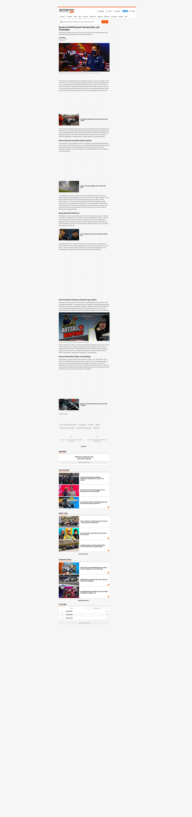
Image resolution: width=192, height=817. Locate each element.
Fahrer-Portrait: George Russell (67, 428)
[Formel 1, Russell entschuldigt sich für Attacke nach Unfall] (84, 187)
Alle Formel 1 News (83, 554)
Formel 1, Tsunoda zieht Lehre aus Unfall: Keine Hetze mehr (71, 440)
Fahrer (71, 608)
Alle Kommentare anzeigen (84, 462)
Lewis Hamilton (69, 614)
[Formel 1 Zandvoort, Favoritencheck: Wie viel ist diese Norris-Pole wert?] (84, 534)
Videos (75, 16)
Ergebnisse (99, 16)
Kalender (121, 16)
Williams (98, 424)
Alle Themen (96, 428)
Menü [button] (133, 11)
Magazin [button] (102, 11)
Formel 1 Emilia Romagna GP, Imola (68, 424)
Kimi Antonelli (69, 611)
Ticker (109, 11)
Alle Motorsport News (83, 600)
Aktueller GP (93, 16)
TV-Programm (114, 16)
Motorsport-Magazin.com (66, 11)
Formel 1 (63, 16)
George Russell (82, 424)
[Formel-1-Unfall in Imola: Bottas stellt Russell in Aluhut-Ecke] (84, 235)
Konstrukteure (97, 608)
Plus (124, 11)
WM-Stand (106, 16)
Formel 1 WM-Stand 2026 (84, 623)
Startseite (83, 446)
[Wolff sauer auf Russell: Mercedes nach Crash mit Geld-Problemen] (84, 404)
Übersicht (70, 16)
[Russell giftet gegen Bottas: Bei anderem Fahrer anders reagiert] (84, 120)
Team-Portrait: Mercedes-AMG (84, 428)
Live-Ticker (85, 16)
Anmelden (117, 11)
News (80, 16)
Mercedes (90, 424)
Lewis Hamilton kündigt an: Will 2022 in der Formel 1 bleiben (97, 440)
